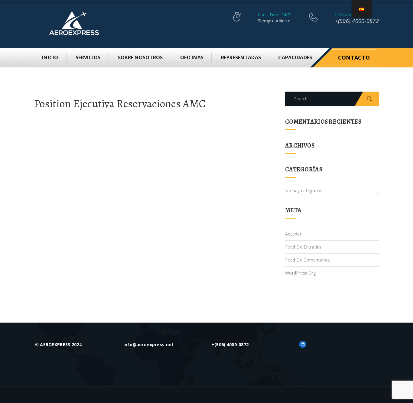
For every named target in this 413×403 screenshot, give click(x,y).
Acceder (293, 234)
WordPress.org (300, 273)
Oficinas (191, 57)
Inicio (50, 57)
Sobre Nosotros (140, 57)
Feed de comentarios (307, 260)
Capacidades (295, 57)
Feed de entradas (303, 247)
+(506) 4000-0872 (357, 20)
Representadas (241, 57)
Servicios (88, 57)
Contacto (354, 57)
